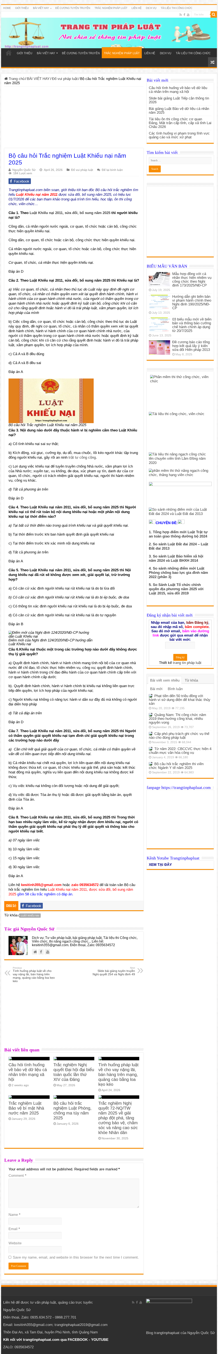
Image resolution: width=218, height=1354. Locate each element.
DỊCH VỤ (151, 8)
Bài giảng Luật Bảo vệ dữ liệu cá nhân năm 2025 (179, 111)
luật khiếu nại (30, 915)
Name (14, 1215)
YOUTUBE (99, 1340)
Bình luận (175, 689)
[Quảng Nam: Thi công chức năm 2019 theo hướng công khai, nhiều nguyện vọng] (150, 714)
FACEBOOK (77, 1340)
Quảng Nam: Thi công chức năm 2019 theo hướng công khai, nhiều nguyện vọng (177, 718)
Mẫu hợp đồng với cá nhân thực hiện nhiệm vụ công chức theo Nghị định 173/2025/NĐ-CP (191, 279)
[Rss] (180, 14)
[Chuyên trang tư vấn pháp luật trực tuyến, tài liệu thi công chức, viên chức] (109, 29)
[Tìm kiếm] (214, 14)
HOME (7, 8)
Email (14, 1229)
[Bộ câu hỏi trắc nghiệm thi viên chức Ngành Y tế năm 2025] (150, 764)
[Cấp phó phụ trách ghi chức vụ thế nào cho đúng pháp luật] (150, 733)
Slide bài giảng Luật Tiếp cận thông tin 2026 (179, 100)
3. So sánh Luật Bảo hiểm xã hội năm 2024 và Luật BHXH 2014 (176, 558)
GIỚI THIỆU (22, 8)
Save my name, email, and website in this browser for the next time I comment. (76, 1257)
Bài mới (156, 689)
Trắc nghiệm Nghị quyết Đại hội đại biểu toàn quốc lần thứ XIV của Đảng (73, 1072)
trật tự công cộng (81, 457)
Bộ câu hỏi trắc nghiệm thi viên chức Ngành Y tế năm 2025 (176, 766)
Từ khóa (191, 680)
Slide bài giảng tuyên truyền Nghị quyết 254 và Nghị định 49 (114, 971)
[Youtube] (188, 14)
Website (15, 1243)
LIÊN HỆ (137, 8)
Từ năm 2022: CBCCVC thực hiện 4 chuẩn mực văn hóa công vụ (180, 751)
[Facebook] (184, 14)
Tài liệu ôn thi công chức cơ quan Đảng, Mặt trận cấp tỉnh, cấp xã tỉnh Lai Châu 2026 (180, 123)
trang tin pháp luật (187, 663)
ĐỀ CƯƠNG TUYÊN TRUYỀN (72, 8)
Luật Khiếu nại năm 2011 (36, 195)
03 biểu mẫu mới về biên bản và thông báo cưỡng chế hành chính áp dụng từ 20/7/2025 (191, 325)
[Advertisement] (73, 118)
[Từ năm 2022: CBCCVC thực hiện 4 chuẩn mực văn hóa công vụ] (150, 748)
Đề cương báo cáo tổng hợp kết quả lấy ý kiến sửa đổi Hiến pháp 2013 (191, 346)
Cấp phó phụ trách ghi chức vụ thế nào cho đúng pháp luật (179, 736)
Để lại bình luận (112, 170)
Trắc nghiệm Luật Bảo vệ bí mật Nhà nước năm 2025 (26, 1108)
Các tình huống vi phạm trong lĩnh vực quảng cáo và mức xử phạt (179, 135)
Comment (17, 1176)
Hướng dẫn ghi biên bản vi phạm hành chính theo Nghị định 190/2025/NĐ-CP (191, 302)
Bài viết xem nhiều (164, 680)
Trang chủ (16, 79)
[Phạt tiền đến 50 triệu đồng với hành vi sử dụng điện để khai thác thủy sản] (150, 696)
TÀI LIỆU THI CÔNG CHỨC (176, 8)
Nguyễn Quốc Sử (24, 170)
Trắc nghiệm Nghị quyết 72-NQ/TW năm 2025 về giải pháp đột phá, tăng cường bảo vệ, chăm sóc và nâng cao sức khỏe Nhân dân (118, 1118)
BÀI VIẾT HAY (38, 79)
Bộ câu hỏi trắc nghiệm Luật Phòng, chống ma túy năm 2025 (72, 1110)
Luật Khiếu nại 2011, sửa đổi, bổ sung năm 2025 (70, 213)
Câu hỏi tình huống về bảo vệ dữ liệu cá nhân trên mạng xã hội (28, 1072)
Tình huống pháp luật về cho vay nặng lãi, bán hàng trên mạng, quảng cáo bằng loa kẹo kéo (34, 975)
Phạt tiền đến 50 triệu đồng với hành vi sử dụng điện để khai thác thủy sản (179, 700)
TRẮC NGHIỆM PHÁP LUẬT (111, 8)
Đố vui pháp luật (65, 79)
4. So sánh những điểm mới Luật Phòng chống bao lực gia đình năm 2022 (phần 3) (178, 572)
